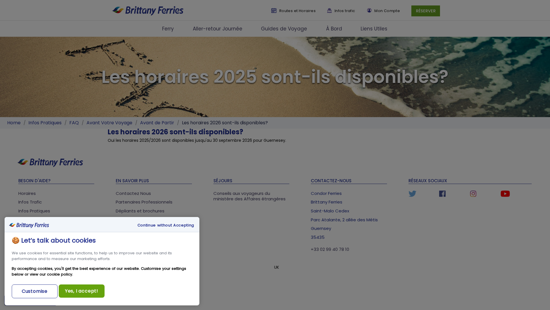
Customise (35, 291)
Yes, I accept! (81, 291)
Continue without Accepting (166, 225)
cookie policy (59, 274)
